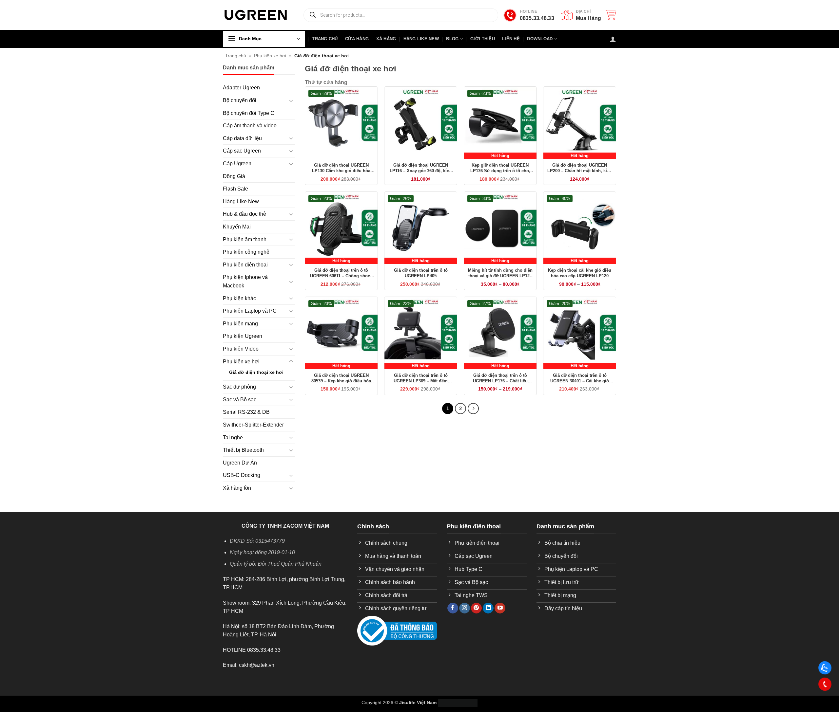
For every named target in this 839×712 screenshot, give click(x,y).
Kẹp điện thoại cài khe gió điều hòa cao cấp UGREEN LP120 (579, 273)
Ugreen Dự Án (240, 463)
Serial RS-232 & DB (246, 412)
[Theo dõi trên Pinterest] (476, 608)
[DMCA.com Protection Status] (458, 702)
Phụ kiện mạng (240, 323)
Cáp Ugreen (237, 163)
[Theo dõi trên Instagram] (464, 608)
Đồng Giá (234, 176)
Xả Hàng (386, 38)
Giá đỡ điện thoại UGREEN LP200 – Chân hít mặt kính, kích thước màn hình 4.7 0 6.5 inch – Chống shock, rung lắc (579, 168)
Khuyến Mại (237, 226)
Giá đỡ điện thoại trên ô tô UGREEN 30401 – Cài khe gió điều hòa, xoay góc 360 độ (579, 378)
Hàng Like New (421, 38)
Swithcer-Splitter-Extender (253, 425)
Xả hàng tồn (237, 488)
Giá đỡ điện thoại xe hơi (256, 372)
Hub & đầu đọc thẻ (244, 214)
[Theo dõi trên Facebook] (452, 608)
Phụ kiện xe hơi (270, 55)
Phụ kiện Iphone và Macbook (245, 281)
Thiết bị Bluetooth (243, 450)
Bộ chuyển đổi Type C (248, 113)
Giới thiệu (482, 38)
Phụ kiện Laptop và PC (250, 311)
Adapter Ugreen (241, 87)
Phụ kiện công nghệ (246, 252)
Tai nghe (233, 437)
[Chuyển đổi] (291, 100)
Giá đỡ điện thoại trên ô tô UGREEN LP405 (421, 273)
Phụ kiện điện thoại (245, 264)
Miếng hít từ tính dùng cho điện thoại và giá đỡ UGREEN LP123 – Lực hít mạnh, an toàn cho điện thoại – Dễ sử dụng (500, 273)
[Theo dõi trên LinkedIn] (488, 608)
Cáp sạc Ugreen (242, 151)
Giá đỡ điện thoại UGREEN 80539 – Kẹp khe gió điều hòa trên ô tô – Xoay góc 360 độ (341, 378)
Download (540, 38)
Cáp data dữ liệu (242, 138)
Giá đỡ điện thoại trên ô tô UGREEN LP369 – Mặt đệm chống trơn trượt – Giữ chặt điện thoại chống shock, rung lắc (421, 378)
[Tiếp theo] (473, 408)
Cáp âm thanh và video (250, 125)
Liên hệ (511, 38)
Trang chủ (235, 55)
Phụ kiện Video (241, 349)
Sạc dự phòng (239, 387)
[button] (611, 15)
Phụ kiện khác (239, 298)
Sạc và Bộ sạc (239, 399)
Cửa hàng (357, 38)
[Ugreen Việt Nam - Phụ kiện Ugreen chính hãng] (255, 15)
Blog (452, 38)
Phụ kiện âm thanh (244, 239)
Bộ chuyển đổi (239, 100)
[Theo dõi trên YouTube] (500, 608)
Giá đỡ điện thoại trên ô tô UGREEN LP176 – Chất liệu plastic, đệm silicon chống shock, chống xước (500, 378)
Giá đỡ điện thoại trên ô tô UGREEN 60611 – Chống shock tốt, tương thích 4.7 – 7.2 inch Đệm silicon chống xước (341, 273)
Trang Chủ (325, 38)
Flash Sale (235, 189)
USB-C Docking (241, 475)
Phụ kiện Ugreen (242, 336)
